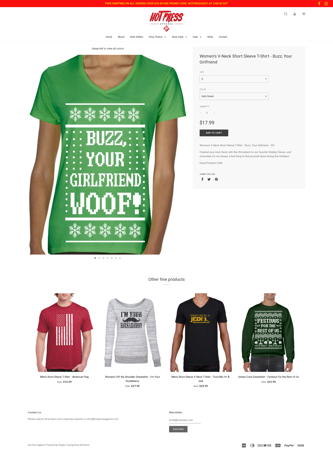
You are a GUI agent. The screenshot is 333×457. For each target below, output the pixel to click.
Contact (223, 37)
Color (203, 89)
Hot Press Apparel (36, 445)
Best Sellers (136, 37)
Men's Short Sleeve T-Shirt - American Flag (64, 376)
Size (202, 72)
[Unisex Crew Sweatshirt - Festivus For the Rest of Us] (268, 333)
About (121, 37)
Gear (196, 37)
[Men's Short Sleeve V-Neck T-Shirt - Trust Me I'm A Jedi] (200, 333)
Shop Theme (156, 37)
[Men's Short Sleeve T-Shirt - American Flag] (64, 333)
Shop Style (178, 37)
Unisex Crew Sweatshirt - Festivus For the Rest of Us (268, 376)
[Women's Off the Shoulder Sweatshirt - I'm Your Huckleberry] (132, 333)
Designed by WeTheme (78, 445)
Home (109, 37)
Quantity (204, 106)
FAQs (210, 37)
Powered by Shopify (56, 445)
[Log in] (294, 13)
